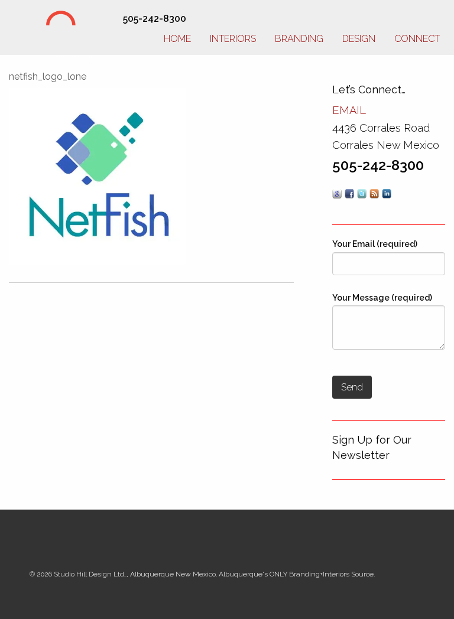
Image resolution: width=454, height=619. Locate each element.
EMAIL (349, 110)
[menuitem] (177, 37)
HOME (177, 38)
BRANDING (299, 38)
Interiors (233, 38)
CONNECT (417, 38)
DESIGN (358, 38)
